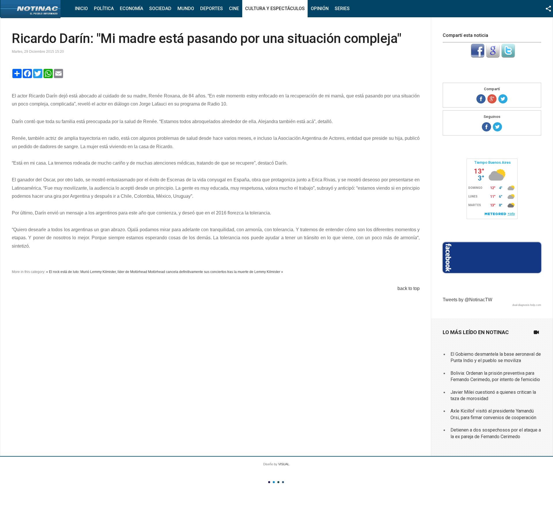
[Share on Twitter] (502, 98)
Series (342, 8)
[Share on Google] (492, 98)
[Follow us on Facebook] (486, 126)
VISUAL (283, 464)
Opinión (320, 8)
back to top (408, 288)
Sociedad (160, 8)
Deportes (211, 8)
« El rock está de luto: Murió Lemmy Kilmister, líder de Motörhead (96, 272)
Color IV (283, 482)
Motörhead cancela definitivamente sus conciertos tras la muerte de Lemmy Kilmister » (215, 272)
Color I (269, 482)
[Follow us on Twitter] (497, 126)
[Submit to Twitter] (508, 56)
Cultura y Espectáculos (275, 8)
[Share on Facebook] (481, 98)
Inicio (81, 8)
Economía (131, 8)
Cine (234, 8)
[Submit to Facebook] (477, 56)
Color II (274, 482)
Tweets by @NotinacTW (467, 299)
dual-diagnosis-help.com (526, 305)
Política (104, 8)
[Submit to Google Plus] (493, 56)
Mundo (185, 8)
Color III (278, 482)
